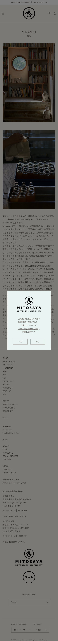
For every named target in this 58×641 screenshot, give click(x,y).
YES (20, 342)
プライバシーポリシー (28, 328)
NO (37, 342)
